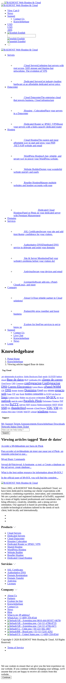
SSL (9, 408)
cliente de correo (52, 379)
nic (58, 398)
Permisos (55, 401)
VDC (50, 407)
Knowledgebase (15, 361)
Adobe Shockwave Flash (33, 376)
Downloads (59, 424)
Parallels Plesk (32, 400)
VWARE (19, 412)
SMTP (54, 405)
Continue (6, 677)
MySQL (51, 397)
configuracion (33, 383)
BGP (26, 380)
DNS (8, 390)
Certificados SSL (35, 380)
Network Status (9, 426)
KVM (48, 394)
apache (45, 376)
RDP (28, 405)
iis (45, 394)
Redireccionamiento (44, 405)
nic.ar (62, 398)
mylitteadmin (41, 398)
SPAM (60, 405)
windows (42, 411)
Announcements (29, 424)
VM (55, 407)
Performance (47, 401)
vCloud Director (40, 408)
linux (4, 397)
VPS (60, 408)
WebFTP (26, 412)
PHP (61, 401)
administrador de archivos (13, 376)
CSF (3, 390)
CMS (14, 383)
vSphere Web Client (8, 412)
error (45, 390)
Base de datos (15, 379)
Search (5, 433)
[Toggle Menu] (2, 3)
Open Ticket (23, 426)
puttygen (22, 405)
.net (2, 376)
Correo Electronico (20, 386)
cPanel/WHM (52, 386)
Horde (22, 394)
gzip (17, 394)
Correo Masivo (37, 387)
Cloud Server (6, 383)
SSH (4, 407)
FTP (13, 394)
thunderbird (18, 407)
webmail (34, 412)
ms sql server (31, 398)
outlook (6, 400)
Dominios (30, 390)
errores (51, 390)
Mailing (22, 398)
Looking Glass (13, 398)
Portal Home (13, 358)
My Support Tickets (11, 424)
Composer (20, 383)
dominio (21, 390)
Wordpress (53, 412)
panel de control (17, 401)
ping (2, 405)
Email (40, 390)
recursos (34, 405)
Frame (9, 394)
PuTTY (14, 404)
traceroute (29, 408)
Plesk (7, 405)
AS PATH (52, 376)
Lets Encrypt (56, 394)
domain (14, 390)
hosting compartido (34, 394)
